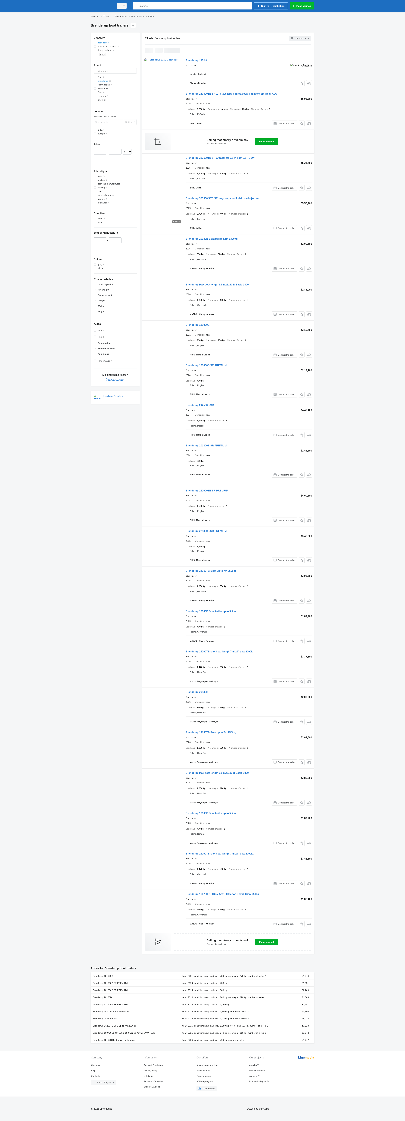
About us (95, 1065)
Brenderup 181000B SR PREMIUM (206, 365)
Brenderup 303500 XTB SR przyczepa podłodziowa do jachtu (222, 198)
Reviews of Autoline (153, 1081)
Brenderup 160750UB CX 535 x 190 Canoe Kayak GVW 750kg (222, 894)
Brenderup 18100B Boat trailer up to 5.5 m (211, 611)
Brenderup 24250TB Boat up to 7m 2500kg (211, 571)
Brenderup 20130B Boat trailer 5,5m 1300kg (212, 238)
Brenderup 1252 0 (196, 60)
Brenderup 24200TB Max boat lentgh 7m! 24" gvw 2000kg (220, 651)
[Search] (136, 6)
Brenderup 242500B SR (200, 405)
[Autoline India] (102, 6)
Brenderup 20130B (197, 692)
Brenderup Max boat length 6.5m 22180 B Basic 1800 (217, 284)
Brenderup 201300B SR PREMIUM (206, 445)
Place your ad (266, 141)
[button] (302, 83)
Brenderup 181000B (198, 325)
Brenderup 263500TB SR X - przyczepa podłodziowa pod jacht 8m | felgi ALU (231, 93)
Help (93, 1070)
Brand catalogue (152, 1086)
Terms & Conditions (153, 1065)
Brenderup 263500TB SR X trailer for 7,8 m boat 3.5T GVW (220, 158)
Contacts (95, 1076)
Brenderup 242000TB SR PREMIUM (207, 490)
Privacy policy (150, 1070)
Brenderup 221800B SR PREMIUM (206, 531)
